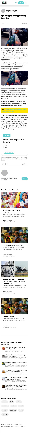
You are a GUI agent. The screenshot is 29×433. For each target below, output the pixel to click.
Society (4, 402)
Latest (21, 406)
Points (20, 424)
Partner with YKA (15, 424)
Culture (13, 406)
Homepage (4, 424)
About (8, 424)
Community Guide (5, 426)
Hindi (11, 402)
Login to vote (9, 152)
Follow (24, 179)
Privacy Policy (23, 426)
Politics (18, 402)
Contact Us (16, 426)
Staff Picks (13, 410)
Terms (12, 426)
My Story (5, 414)
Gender (4, 410)
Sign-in (21, 2)
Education (5, 406)
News (21, 410)
